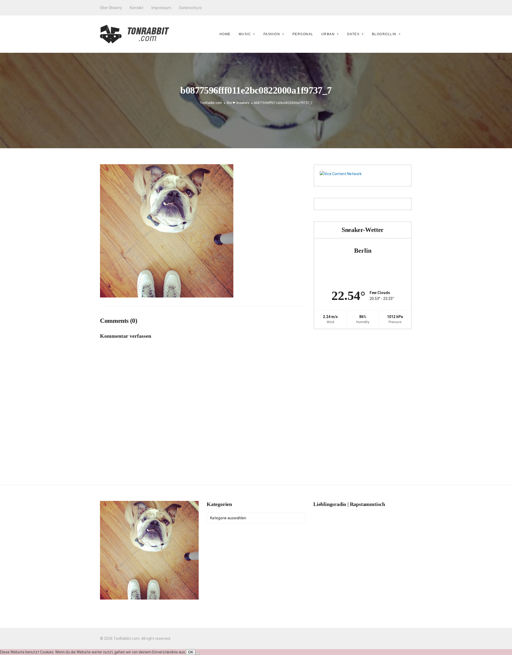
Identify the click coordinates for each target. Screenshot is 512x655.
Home (225, 34)
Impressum (161, 8)
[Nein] (197, 653)
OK (190, 652)
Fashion (271, 34)
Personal (303, 34)
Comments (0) (118, 320)
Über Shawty (111, 8)
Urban (328, 34)
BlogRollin (384, 34)
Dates (353, 34)
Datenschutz (190, 8)
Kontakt (136, 8)
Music (245, 34)
